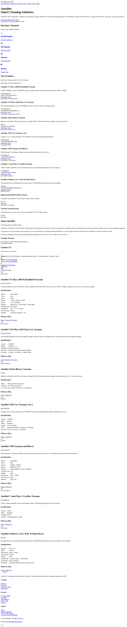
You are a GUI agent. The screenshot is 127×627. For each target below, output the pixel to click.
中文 (38, 3)
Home (2, 3)
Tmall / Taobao (5, 320)
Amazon (14, 320)
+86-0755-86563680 (11, 260)
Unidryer (3, 602)
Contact (33, 3)
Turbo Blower (5, 599)
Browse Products (6, 20)
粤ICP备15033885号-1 (16, 622)
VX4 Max (4, 597)
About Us (4, 583)
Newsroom (4, 588)
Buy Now (24, 3)
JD (11, 320)
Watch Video (15, 20)
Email (2, 610)
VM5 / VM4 (4, 601)
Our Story (4, 585)
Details (3, 97)
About (29, 3)
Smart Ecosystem (15, 3)
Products (7, 3)
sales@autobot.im (10, 265)
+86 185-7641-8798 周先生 (9, 261)
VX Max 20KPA (6, 596)
